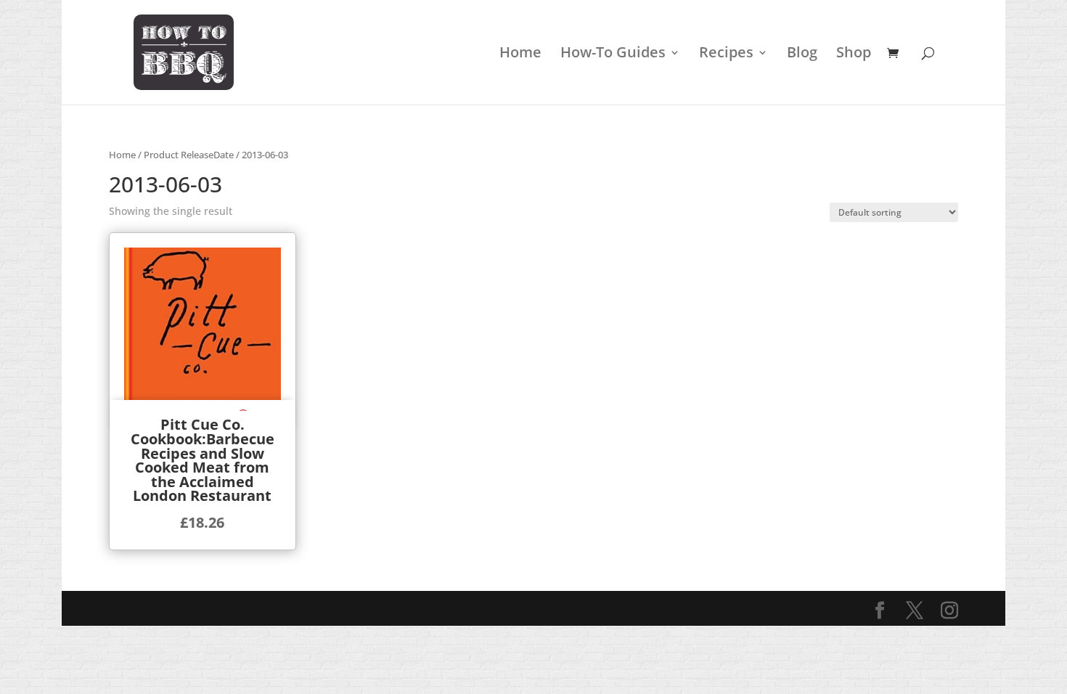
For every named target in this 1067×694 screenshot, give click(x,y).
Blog (802, 54)
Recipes (726, 54)
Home (520, 54)
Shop (853, 54)
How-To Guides (613, 54)
